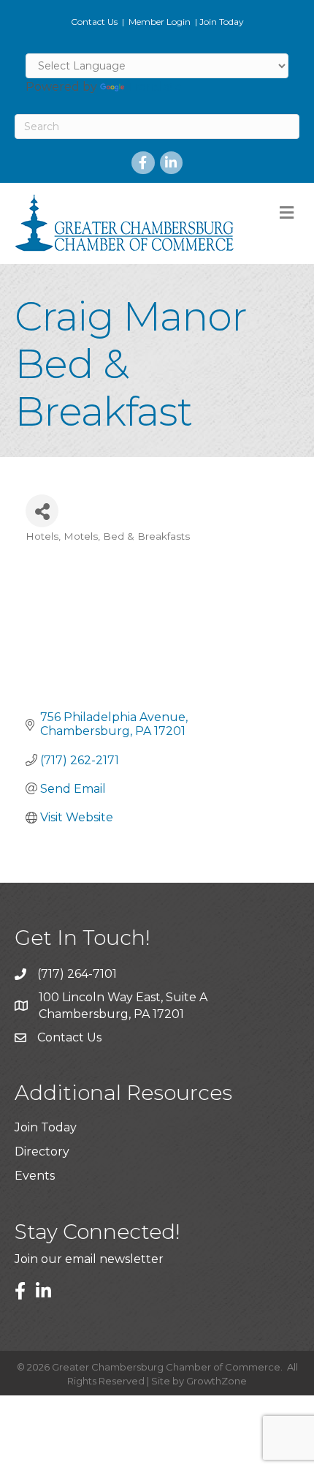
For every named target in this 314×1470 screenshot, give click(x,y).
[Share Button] (42, 510)
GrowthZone (216, 1381)
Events (35, 1176)
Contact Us (94, 21)
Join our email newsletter (89, 1259)
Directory (42, 1151)
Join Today (221, 21)
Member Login (160, 21)
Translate (154, 87)
